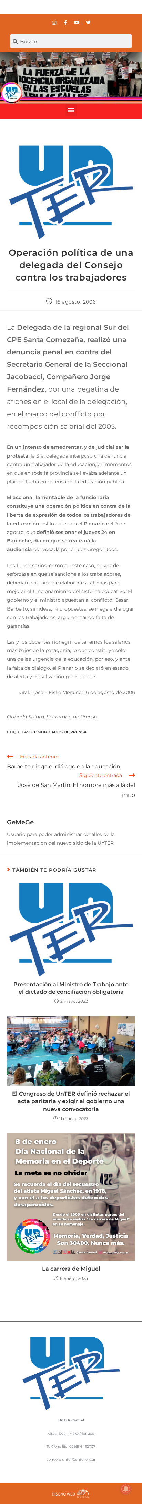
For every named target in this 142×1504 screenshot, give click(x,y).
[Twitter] (88, 23)
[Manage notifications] (125, 1488)
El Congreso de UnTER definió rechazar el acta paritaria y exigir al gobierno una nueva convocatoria (71, 1101)
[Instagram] (54, 23)
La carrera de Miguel (71, 1268)
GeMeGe (20, 822)
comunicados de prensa (59, 731)
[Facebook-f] (65, 23)
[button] (71, 110)
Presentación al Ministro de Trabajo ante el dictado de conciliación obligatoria (71, 988)
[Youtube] (77, 23)
